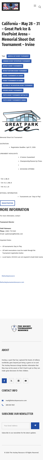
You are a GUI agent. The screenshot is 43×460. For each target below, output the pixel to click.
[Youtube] (25, 380)
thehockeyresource (8, 276)
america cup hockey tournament (18, 56)
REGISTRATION (7, 203)
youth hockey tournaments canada (14, 100)
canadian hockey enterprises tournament (16, 61)
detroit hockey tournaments (12, 66)
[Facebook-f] (4, 380)
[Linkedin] (18, 380)
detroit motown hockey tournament (15, 71)
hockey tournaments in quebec (13, 81)
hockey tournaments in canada (13, 76)
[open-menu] (34, 6)
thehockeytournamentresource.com (12, 282)
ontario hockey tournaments (12, 90)
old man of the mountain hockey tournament (18, 85)
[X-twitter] (11, 380)
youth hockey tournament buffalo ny (15, 95)
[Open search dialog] (40, 7)
